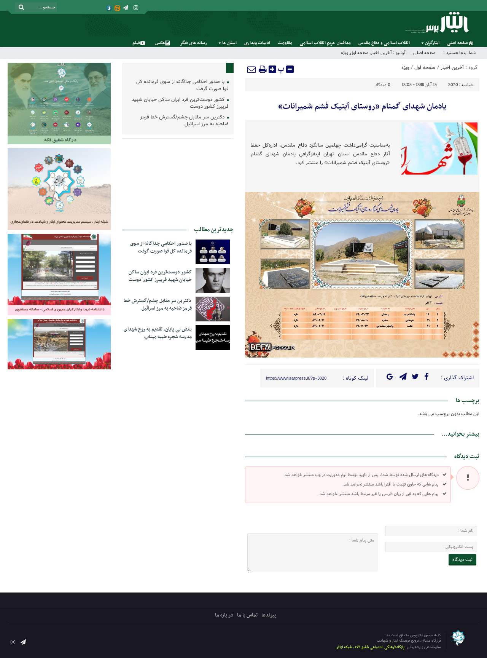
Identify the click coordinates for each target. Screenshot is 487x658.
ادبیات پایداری (257, 43)
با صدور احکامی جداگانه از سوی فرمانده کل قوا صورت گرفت (182, 85)
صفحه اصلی (457, 43)
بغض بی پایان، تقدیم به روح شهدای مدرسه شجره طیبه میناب (158, 333)
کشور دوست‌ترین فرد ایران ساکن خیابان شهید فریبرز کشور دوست (180, 103)
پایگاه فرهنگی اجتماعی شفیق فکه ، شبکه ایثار (370, 647)
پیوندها (268, 615)
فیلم (136, 43)
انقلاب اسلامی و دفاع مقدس (384, 43)
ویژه (344, 52)
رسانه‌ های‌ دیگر (193, 43)
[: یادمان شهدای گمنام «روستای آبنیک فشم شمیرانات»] (252, 69)
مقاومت (285, 43)
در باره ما (224, 615)
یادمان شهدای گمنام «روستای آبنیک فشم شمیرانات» (362, 106)
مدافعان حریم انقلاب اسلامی (325, 43)
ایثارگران (432, 43)
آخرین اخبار (381, 52)
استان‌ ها (229, 43)
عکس (160, 43)
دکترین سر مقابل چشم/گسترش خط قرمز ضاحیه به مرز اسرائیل (184, 121)
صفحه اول (359, 52)
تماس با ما (247, 615)
